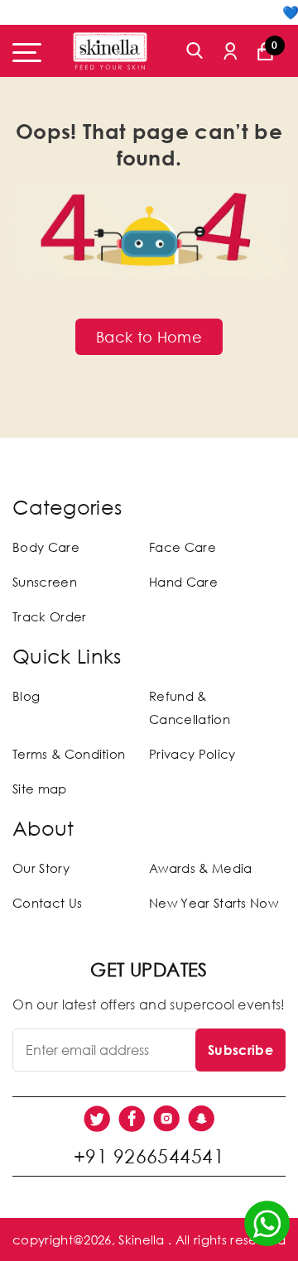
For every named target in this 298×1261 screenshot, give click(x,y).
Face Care (182, 546)
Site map (39, 788)
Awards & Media (200, 868)
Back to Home (149, 337)
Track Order (49, 616)
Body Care (45, 546)
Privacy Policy (192, 753)
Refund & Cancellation (189, 707)
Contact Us (47, 902)
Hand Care (183, 581)
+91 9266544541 (149, 1156)
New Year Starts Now (213, 902)
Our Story (41, 868)
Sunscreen (44, 581)
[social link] (97, 1118)
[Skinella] (110, 50)
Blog (26, 695)
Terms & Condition (68, 753)
